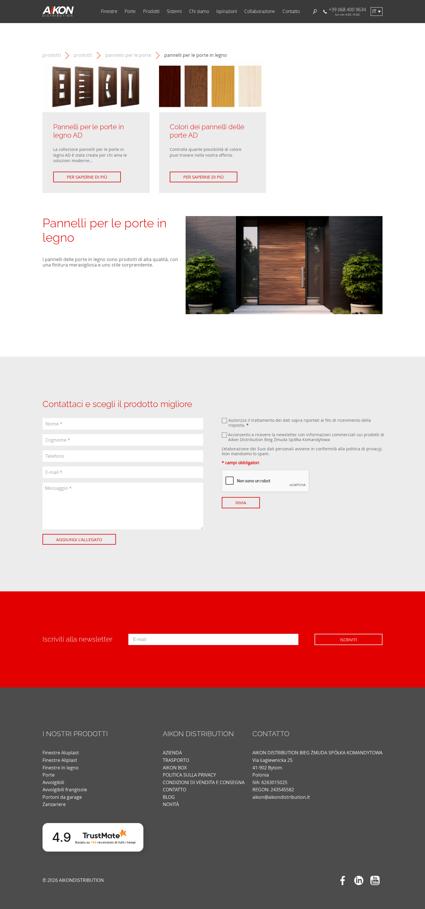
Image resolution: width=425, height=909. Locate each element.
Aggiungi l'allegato (79, 539)
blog (169, 797)
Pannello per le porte (128, 55)
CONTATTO (174, 789)
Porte (130, 11)
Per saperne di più (87, 177)
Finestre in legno (60, 767)
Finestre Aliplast (59, 760)
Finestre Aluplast (60, 752)
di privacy (370, 448)
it (374, 11)
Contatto (291, 11)
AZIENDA (172, 752)
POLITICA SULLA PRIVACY (189, 775)
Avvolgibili (53, 782)
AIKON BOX (175, 767)
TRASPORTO (176, 760)
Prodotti (151, 11)
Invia (240, 502)
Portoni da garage (62, 797)
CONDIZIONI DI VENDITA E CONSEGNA (204, 782)
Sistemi (174, 11)
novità (171, 804)
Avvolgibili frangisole (64, 789)
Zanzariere (54, 804)
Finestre (109, 11)
